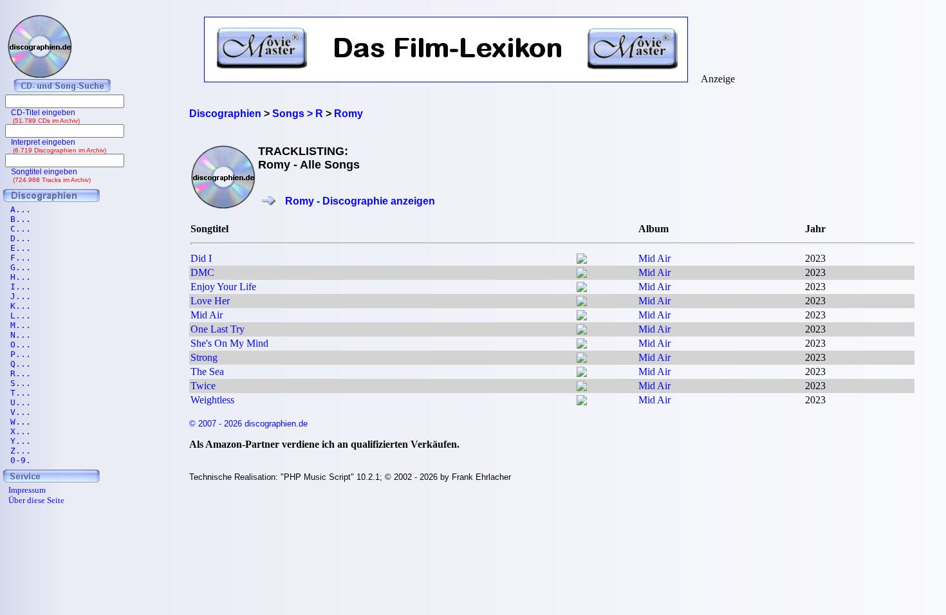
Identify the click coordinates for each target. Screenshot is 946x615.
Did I (201, 258)
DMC (202, 272)
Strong (204, 357)
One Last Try (217, 329)
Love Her (210, 300)
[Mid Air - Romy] (582, 260)
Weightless (212, 399)
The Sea (207, 371)
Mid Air (654, 258)
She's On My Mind (229, 343)
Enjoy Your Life (223, 286)
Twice (203, 385)
